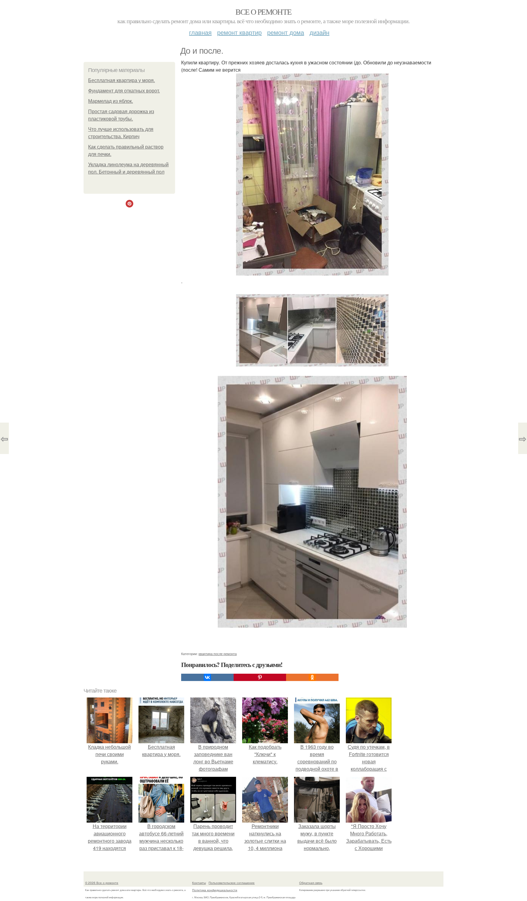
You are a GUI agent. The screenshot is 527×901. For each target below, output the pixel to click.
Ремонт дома (285, 32)
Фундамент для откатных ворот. (124, 90)
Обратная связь (310, 883)
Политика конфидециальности (214, 890)
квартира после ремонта (218, 653)
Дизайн (319, 32)
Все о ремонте (263, 11)
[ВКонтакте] (207, 677)
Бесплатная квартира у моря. (121, 80)
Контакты (199, 883)
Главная (200, 32)
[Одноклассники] (312, 677)
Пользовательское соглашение (232, 883)
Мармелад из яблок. (110, 101)
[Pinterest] (260, 677)
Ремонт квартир (239, 32)
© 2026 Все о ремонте (101, 883)
